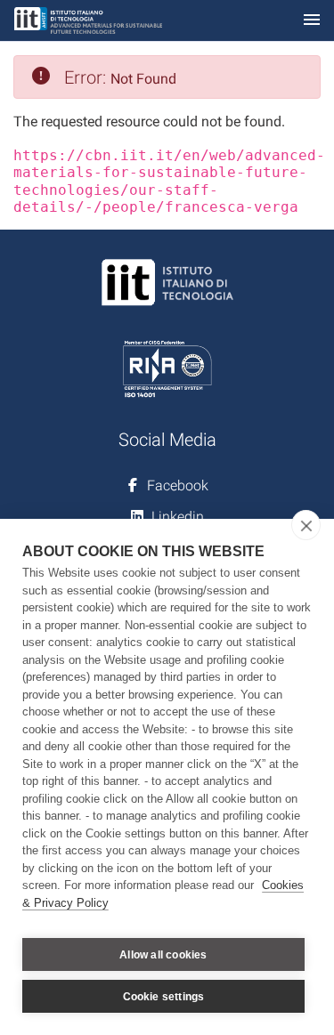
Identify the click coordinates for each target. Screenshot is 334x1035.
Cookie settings (164, 997)
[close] (306, 525)
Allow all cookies (163, 955)
